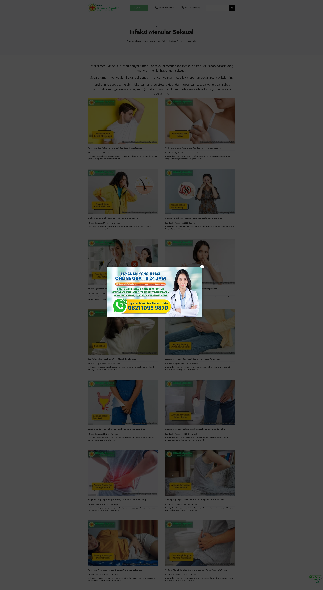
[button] (161, 295)
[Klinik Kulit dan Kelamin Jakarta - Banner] (154, 292)
